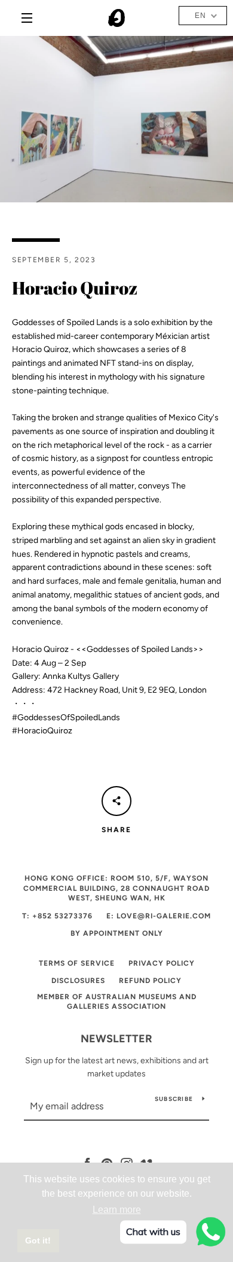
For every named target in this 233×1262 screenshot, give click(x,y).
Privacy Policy (161, 963)
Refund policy (150, 980)
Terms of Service (77, 963)
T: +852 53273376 (57, 916)
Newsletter (116, 1038)
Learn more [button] (117, 1210)
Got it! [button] (38, 1240)
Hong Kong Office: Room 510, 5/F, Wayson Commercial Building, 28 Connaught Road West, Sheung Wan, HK (116, 888)
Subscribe (174, 1099)
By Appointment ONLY (116, 933)
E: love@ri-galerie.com (158, 916)
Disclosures (78, 980)
